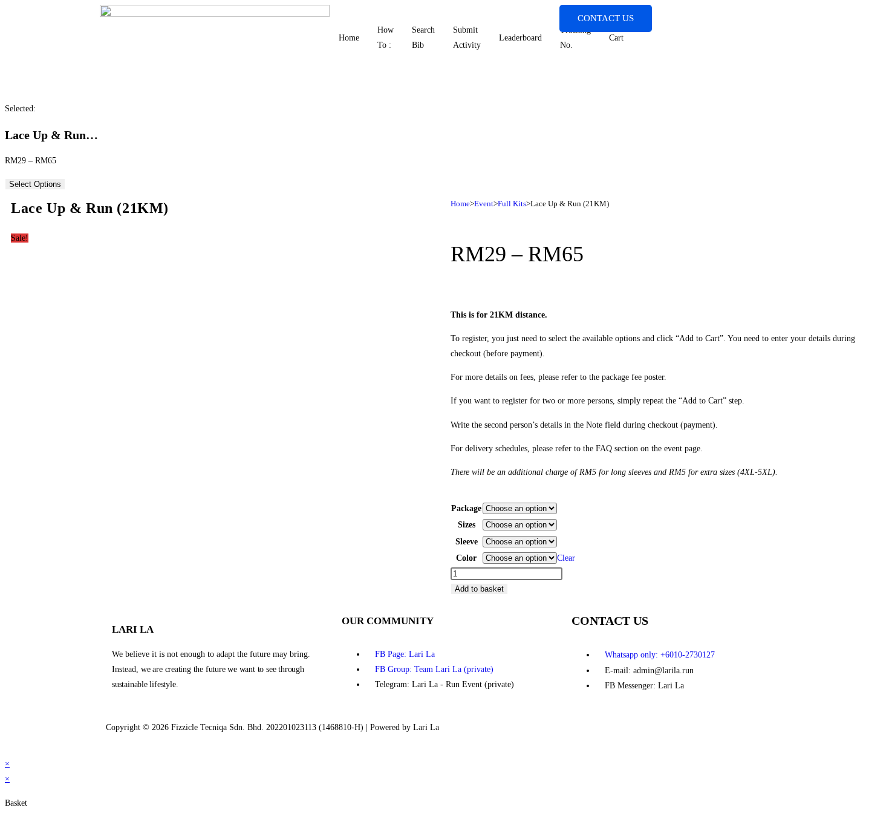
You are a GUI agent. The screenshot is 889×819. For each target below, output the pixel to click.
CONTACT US (606, 18)
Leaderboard (520, 37)
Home (349, 37)
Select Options (35, 184)
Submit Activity (467, 37)
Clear (566, 558)
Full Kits (512, 203)
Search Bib (423, 37)
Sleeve (466, 541)
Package (466, 508)
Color (466, 558)
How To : (385, 37)
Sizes (466, 524)
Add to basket (479, 588)
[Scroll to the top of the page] (8, 748)
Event (483, 203)
